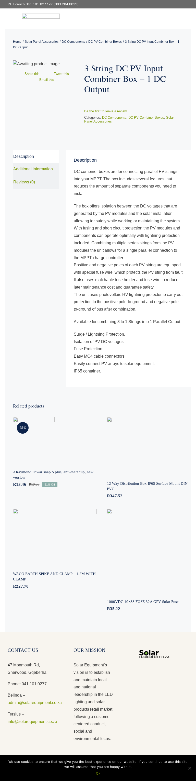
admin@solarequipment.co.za (35, 702)
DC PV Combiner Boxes (146, 117)
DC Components (114, 117)
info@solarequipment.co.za (32, 721)
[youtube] (178, 4)
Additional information (33, 169)
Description (23, 156)
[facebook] (170, 4)
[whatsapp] (186, 4)
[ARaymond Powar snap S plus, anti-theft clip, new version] (55, 440)
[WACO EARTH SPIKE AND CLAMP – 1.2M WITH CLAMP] (55, 537)
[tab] (36, 156)
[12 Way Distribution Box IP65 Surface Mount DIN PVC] (149, 446)
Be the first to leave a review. (105, 111)
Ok (98, 773)
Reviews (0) (24, 182)
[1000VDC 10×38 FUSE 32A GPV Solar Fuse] (149, 551)
